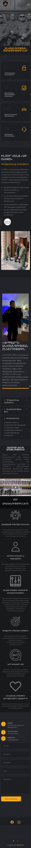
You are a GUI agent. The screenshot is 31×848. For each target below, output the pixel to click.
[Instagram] (19, 822)
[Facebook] (12, 822)
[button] (15, 487)
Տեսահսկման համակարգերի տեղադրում (10, 94)
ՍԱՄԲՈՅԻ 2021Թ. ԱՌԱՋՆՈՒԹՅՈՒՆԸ (15, 449)
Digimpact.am (20, 845)
